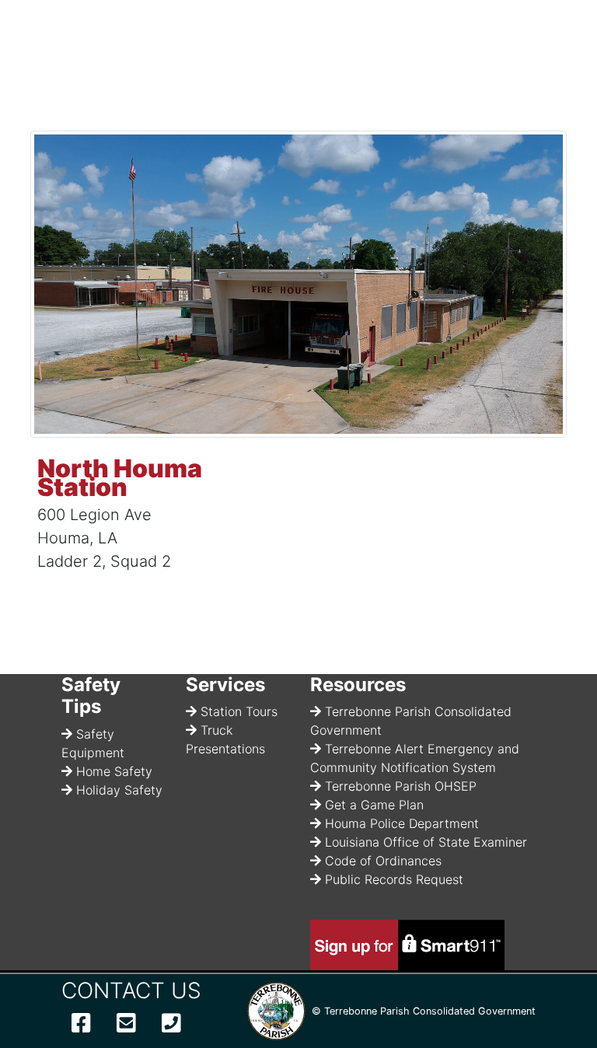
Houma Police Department (402, 823)
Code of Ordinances (383, 860)
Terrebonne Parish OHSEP (401, 786)
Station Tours (239, 711)
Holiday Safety (119, 790)
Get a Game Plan (374, 804)
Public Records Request (394, 879)
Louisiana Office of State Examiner (426, 842)
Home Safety (114, 771)
